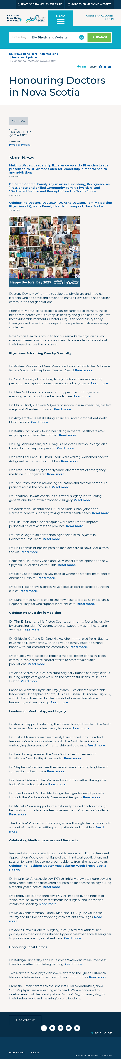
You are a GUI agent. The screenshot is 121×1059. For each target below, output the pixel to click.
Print (83, 67)
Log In (109, 19)
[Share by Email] (109, 66)
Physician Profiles (20, 145)
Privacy (35, 1053)
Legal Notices (17, 1053)
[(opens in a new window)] (100, 66)
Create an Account (100, 15)
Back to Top (103, 1032)
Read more (82, 396)
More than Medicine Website (90, 4)
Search (101, 37)
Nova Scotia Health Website (41, 4)
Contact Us (27, 1020)
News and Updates (25, 57)
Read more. (84, 370)
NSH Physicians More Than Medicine (33, 53)
